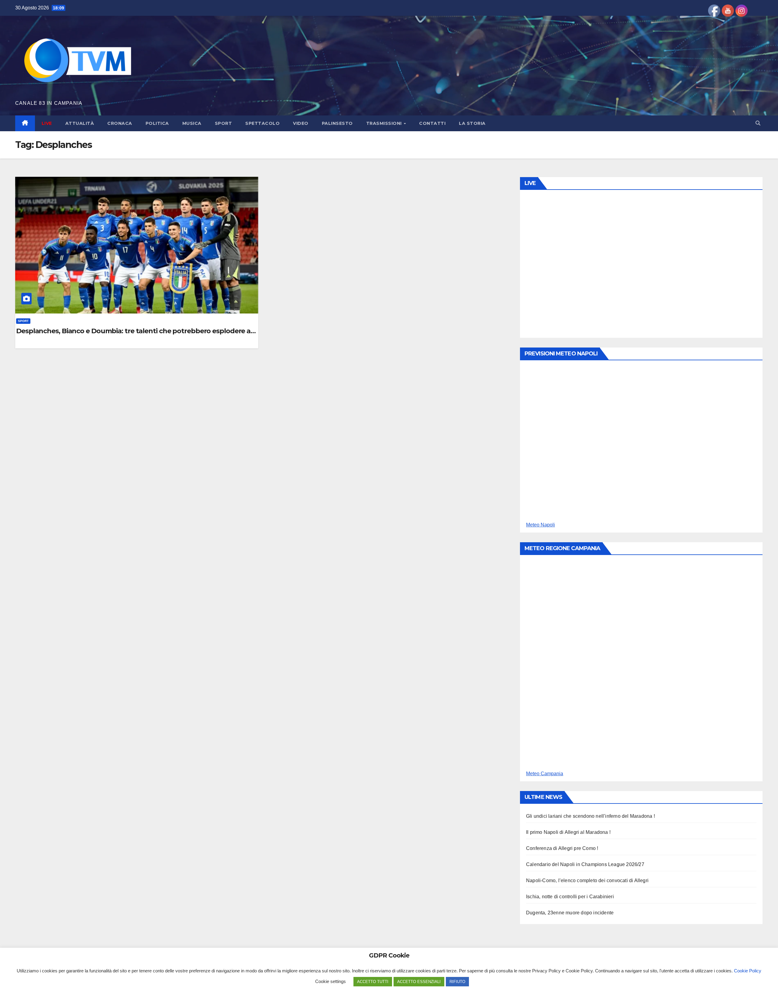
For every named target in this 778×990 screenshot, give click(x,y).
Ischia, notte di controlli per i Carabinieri (570, 896)
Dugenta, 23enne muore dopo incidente (570, 912)
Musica (191, 123)
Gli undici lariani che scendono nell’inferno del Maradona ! (590, 816)
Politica (157, 123)
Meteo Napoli (540, 524)
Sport (223, 123)
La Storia (472, 123)
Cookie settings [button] (330, 981)
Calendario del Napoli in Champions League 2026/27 (585, 864)
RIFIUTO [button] (457, 981)
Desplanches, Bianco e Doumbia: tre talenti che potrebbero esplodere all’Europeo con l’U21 (136, 331)
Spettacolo (262, 123)
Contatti (432, 123)
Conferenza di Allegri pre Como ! (562, 848)
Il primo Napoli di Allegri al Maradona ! (568, 832)
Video (300, 123)
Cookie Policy (747, 970)
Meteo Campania (544, 773)
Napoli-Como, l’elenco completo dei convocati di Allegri (587, 880)
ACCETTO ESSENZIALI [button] (419, 981)
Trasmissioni (384, 123)
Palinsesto (337, 123)
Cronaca (119, 123)
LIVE (47, 123)
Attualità (79, 123)
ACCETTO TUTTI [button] (372, 981)
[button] (758, 123)
